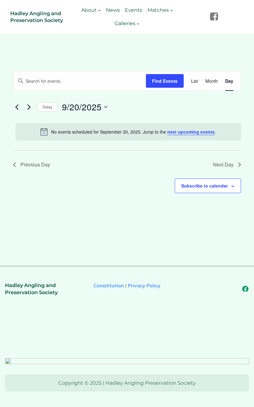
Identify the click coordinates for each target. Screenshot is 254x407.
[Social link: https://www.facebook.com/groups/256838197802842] (216, 17)
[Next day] (29, 107)
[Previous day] (16, 107)
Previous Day (35, 164)
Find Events (164, 81)
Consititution (109, 285)
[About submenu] (99, 10)
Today (47, 106)
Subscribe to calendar (204, 186)
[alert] (128, 131)
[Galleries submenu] (138, 23)
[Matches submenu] (171, 10)
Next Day (223, 164)
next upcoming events (191, 132)
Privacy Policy (144, 285)
